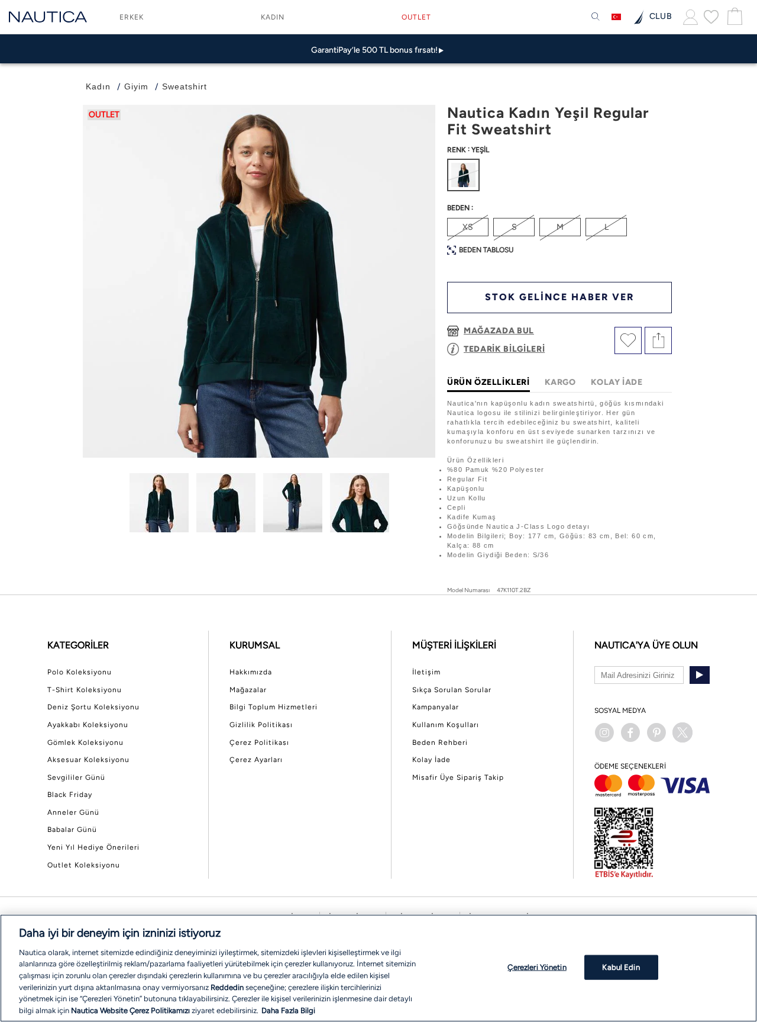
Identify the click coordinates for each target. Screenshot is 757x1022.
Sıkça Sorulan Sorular (451, 690)
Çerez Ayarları (256, 760)
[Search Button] (595, 17)
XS (467, 227)
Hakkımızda (250, 672)
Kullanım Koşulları (445, 725)
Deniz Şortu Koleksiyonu (93, 707)
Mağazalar (248, 690)
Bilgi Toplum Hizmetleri (273, 707)
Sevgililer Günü (76, 777)
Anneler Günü (73, 812)
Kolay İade (431, 760)
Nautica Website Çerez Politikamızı (131, 1009)
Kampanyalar (435, 707)
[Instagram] (604, 732)
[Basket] (733, 17)
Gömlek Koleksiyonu (85, 742)
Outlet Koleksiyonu (83, 865)
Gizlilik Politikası (261, 725)
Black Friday (69, 794)
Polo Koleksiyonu (79, 672)
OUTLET (416, 17)
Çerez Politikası (259, 742)
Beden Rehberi (440, 742)
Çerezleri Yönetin (536, 967)
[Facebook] (630, 732)
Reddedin (227, 986)
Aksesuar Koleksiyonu (88, 760)
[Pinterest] (656, 732)
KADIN (272, 17)
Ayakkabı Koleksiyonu (87, 725)
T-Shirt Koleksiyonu (84, 690)
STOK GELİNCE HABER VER (559, 297)
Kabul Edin (620, 967)
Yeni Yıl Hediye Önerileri (93, 847)
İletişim (426, 672)
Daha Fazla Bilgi (288, 1009)
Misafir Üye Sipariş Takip (458, 777)
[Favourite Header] (711, 16)
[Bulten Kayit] (700, 675)
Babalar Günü (72, 829)
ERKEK (131, 17)
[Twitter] (682, 732)
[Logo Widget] (48, 17)
